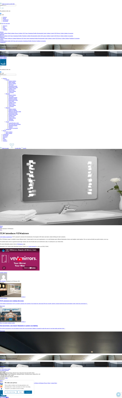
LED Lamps (43, 35)
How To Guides (3, 323)
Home (1, 226)
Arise (6, 378)
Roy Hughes (3, 281)
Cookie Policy (54, 383)
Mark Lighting (3, 58)
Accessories (70, 33)
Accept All (28, 392)
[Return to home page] (5, 23)
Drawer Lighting (18, 33)
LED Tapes (25, 33)
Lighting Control (50, 33)
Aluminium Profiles (32, 33)
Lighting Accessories (41, 41)
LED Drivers (57, 33)
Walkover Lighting (12, 38)
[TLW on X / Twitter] (1, 397)
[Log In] (1, 8)
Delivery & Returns (39, 383)
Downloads (5, 21)
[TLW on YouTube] (7, 397)
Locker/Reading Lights (5, 41)
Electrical (34, 41)
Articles (1, 272)
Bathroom (2, 37)
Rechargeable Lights (41, 33)
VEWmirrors (20, 244)
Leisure (1, 39)
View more (2, 49)
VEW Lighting (3, 57)
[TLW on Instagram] (3, 397)
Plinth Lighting (11, 33)
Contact (4, 28)
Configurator (6, 19)
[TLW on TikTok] (5, 397)
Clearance (5, 29)
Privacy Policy (47, 383)
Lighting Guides (11, 323)
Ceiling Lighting (64, 33)
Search (1, 5)
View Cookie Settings (11, 392)
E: (4, 370)
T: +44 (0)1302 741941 (5, 369)
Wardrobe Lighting (26, 35)
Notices (5, 272)
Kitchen (2, 32)
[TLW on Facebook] (0, 397)
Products (5, 17)
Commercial (2, 42)
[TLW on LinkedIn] (8, 397)
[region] (18, 387)
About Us (5, 25)
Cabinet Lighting (4, 33)
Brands (4, 18)
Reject (20, 392)
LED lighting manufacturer (6, 236)
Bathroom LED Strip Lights (23, 38)
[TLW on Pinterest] (4, 397)
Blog (4, 27)
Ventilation (71, 38)
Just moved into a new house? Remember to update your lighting (19, 325)
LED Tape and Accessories (17, 41)
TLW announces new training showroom (12, 301)
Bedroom (2, 34)
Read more (2, 306)
